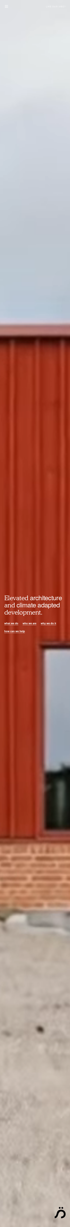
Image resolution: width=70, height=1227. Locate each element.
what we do (11, 623)
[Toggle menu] (6, 6)
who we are (29, 623)
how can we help (14, 631)
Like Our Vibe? (56, 6)
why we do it (48, 623)
